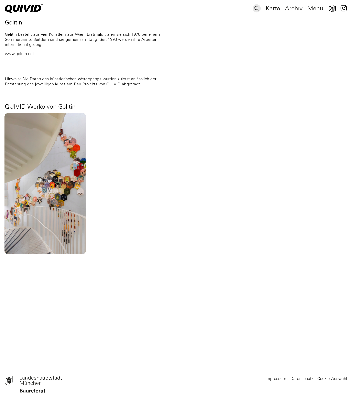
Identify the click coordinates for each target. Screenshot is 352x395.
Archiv (293, 8)
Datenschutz (301, 378)
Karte (273, 8)
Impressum (275, 378)
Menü (315, 8)
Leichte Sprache (332, 8)
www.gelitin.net (19, 53)
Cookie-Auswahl (332, 378)
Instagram (343, 8)
